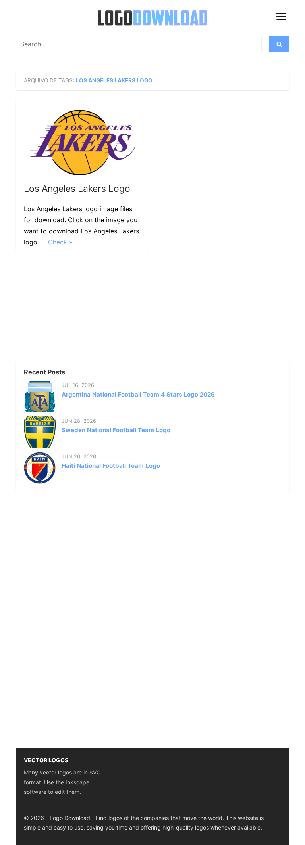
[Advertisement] (75, 309)
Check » (60, 242)
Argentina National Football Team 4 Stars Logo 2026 (138, 394)
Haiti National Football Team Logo (111, 465)
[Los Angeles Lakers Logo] (82, 142)
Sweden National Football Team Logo (116, 430)
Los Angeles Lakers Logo (77, 188)
